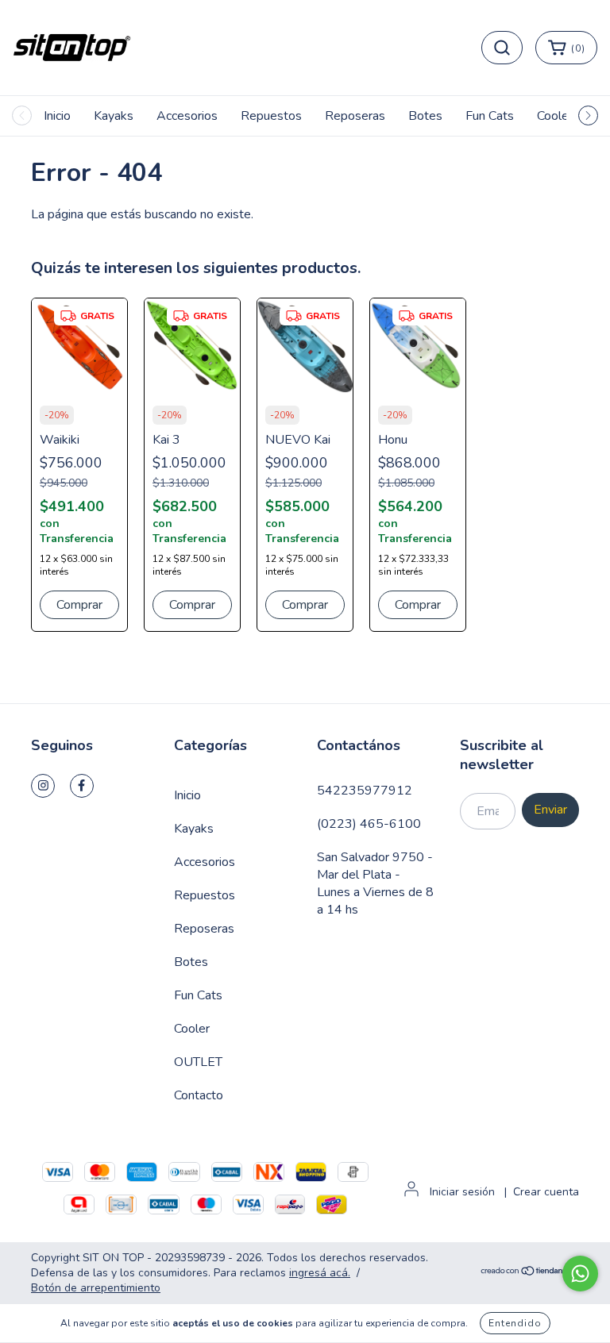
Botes (425, 116)
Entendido (515, 1323)
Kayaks (113, 116)
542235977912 (364, 790)
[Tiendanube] (529, 1272)
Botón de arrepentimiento (95, 1287)
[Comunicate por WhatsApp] (580, 1273)
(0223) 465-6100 (369, 824)
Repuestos (271, 116)
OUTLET (198, 1062)
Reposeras (355, 116)
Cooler (555, 116)
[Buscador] (502, 47)
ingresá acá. (319, 1272)
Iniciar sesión (462, 1191)
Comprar (79, 605)
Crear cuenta (546, 1191)
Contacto (198, 1095)
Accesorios (187, 116)
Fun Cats (489, 116)
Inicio (57, 116)
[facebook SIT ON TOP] (82, 786)
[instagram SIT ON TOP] (43, 786)
